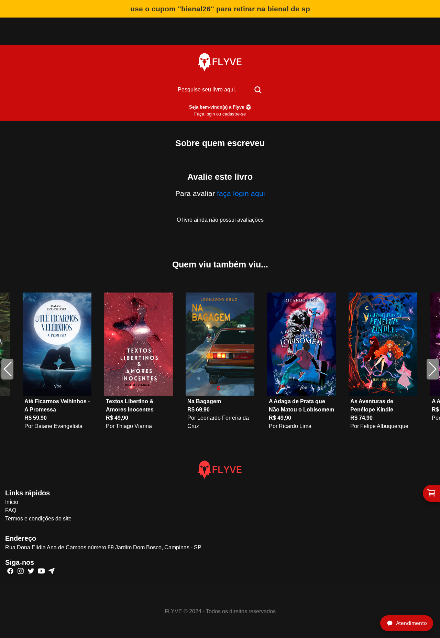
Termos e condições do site (38, 518)
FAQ (10, 510)
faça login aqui (241, 193)
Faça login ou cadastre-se (220, 114)
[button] (433, 369)
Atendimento (411, 623)
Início (11, 502)
